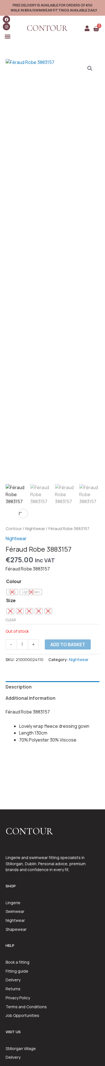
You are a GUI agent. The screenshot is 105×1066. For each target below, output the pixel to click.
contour (47, 28)
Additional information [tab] (30, 698)
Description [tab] (19, 687)
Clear (11, 620)
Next (23, 513)
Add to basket (67, 644)
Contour (14, 528)
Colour (14, 581)
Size (11, 600)
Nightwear (35, 528)
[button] (7, 36)
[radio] (12, 592)
